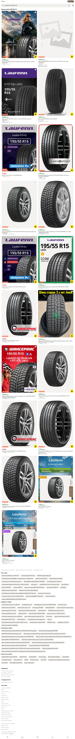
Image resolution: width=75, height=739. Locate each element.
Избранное (37, 737)
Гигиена (3, 693)
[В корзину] (35, 56)
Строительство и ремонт (6, 716)
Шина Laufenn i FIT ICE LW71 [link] (8, 560)
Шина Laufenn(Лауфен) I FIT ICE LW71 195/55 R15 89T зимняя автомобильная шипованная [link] (19, 232)
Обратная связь (4, 725)
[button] (73, 5)
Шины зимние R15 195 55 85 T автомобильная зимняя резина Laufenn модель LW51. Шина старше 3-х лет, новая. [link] (55, 341)
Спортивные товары (5, 712)
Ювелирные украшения (6, 720)
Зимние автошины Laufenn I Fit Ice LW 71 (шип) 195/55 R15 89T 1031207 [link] (53, 395)
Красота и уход (4, 703)
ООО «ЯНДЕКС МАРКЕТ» (10, 732)
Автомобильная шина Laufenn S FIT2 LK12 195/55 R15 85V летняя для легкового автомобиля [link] (53, 176)
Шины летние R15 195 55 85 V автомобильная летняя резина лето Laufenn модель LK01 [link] (18, 62)
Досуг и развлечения (6, 687)
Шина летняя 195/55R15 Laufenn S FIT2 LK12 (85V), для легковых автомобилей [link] (55, 451)
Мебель (3, 689)
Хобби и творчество (5, 705)
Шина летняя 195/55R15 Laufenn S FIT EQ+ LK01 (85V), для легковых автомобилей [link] (53, 62)
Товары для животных (6, 714)
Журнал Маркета (5, 729)
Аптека (2, 701)
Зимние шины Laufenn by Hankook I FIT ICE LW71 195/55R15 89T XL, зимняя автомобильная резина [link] (54, 232)
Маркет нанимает (5, 727)
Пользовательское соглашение (8, 723)
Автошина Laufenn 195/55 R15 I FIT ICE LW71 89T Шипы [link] (14, 451)
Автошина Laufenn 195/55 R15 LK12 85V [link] (10, 340)
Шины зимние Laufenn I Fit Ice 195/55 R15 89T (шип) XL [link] (14, 286)
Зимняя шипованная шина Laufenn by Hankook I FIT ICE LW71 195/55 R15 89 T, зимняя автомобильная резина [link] (19, 397)
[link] (10, 576)
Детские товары (4, 718)
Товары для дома (5, 699)
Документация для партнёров (8, 674)
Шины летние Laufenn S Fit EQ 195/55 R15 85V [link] (12, 175)
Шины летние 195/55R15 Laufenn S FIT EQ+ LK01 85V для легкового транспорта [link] (16, 119)
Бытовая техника (5, 691)
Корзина (52, 737)
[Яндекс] (11, 734)
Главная (7, 737)
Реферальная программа (6, 682)
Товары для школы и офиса (7, 710)
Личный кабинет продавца (7, 670)
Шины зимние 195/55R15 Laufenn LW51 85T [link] (47, 118)
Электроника (4, 695)
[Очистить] (69, 5)
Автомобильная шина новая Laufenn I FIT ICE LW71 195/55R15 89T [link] (16, 506)
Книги (2, 709)
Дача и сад (3, 707)
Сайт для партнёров (5, 676)
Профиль (67, 737)
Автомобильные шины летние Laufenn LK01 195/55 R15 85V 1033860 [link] (53, 286)
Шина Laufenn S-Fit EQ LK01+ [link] (44, 506)
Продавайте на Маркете (6, 672)
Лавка (22, 737)
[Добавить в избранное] (35, 12)
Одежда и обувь (4, 697)
